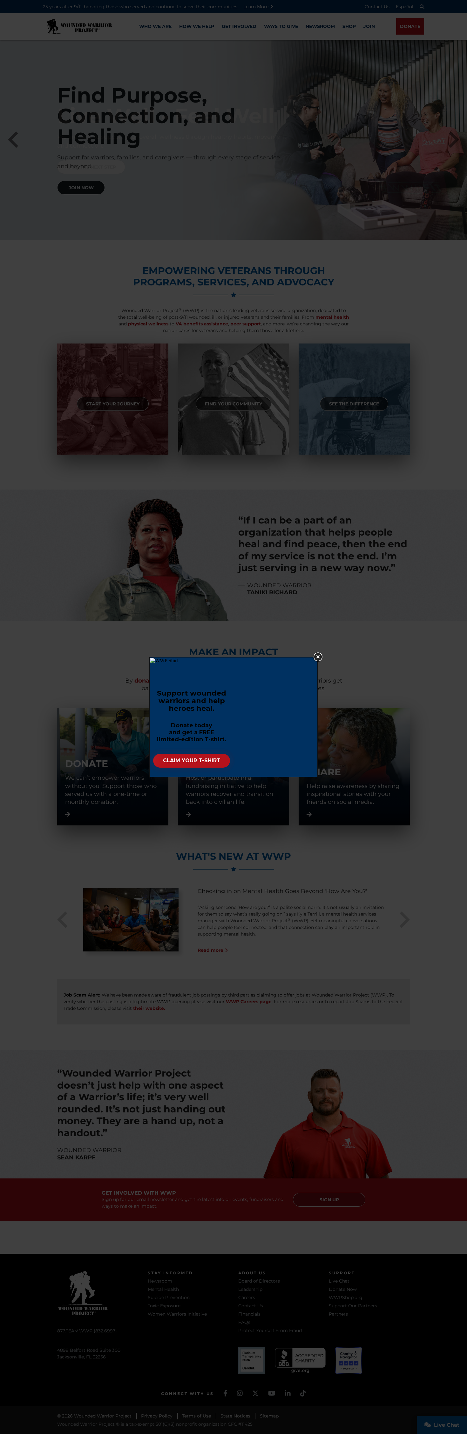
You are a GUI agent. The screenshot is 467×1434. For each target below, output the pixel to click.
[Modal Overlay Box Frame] (233, 717)
